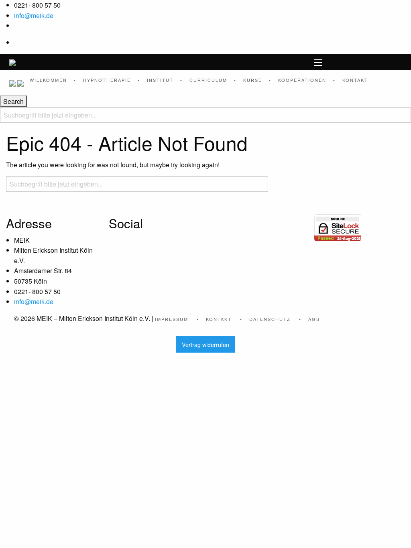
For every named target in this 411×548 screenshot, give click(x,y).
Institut (160, 80)
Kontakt (355, 80)
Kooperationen (302, 80)
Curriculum (208, 80)
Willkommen (48, 80)
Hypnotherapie (107, 80)
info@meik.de (33, 15)
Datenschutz (270, 319)
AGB (314, 319)
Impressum (171, 319)
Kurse (252, 80)
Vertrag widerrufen (205, 344)
